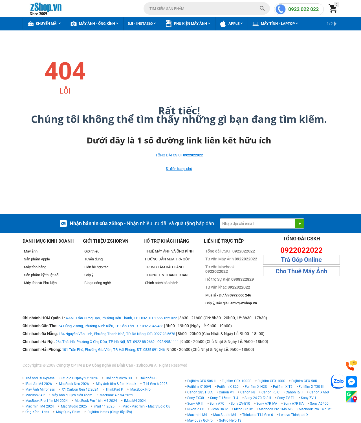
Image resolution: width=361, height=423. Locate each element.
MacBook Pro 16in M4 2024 (96, 401)
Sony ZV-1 (308, 398)
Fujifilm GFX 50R (304, 381)
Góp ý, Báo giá (231, 303)
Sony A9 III (195, 404)
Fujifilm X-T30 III (311, 387)
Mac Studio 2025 (74, 406)
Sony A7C (217, 404)
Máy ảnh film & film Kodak (116, 384)
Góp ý (88, 275)
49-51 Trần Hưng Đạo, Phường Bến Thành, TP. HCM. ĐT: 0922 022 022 (121, 318)
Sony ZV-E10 (240, 404)
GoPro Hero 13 (230, 420)
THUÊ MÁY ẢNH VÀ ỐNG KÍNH (169, 251)
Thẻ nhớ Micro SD (118, 378)
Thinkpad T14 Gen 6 (257, 415)
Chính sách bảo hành (161, 283)
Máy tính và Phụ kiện (40, 283)
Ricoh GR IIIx (243, 409)
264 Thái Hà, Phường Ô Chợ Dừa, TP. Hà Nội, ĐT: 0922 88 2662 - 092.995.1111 (117, 342)
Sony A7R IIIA (293, 404)
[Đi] (299, 223)
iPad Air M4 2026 (38, 384)
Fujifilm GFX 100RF (236, 381)
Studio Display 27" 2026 (79, 378)
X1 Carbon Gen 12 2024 (80, 389)
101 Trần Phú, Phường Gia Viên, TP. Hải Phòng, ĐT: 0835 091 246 (113, 349)
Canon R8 (247, 392)
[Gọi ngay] (351, 366)
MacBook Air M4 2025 (116, 395)
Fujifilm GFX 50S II (201, 381)
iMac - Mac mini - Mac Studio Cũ (146, 406)
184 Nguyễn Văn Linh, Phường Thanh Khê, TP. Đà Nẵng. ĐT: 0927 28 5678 (117, 334)
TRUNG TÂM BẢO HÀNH (164, 267)
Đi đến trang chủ (179, 169)
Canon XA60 (319, 392)
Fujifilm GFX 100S (271, 381)
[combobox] (207, 8)
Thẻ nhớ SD (148, 378)
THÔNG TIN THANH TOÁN (166, 275)
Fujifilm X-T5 (282, 387)
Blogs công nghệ (97, 283)
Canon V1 (226, 392)
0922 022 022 (303, 9)
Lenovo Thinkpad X (294, 415)
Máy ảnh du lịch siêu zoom (72, 395)
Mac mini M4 (197, 415)
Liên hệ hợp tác (96, 267)
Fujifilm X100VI (199, 387)
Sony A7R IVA (266, 404)
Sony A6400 (319, 404)
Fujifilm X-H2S (256, 387)
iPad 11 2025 (104, 406)
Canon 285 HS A (200, 392)
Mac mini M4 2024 (39, 406)
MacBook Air (35, 395)
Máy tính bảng (35, 267)
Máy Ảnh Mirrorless (40, 389)
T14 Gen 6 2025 (155, 384)
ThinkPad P (114, 389)
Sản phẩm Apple (37, 259)
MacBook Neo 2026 (74, 384)
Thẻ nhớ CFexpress (39, 378)
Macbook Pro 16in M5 (275, 409)
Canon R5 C (270, 392)
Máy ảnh (31, 251)
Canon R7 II (294, 392)
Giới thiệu (91, 251)
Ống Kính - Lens (37, 412)
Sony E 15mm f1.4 (224, 398)
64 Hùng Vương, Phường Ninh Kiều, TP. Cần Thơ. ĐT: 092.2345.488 (110, 326)
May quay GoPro (200, 420)
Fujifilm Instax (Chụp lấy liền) (109, 412)
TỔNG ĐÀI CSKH (179, 155)
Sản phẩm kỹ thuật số (41, 275)
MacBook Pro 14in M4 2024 (46, 401)
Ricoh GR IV (219, 409)
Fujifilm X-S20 (228, 387)
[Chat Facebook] (351, 382)
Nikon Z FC (195, 409)
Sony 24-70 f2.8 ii (258, 398)
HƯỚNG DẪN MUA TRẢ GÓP (167, 259)
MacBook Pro (140, 389)
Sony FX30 (195, 398)
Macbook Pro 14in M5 (315, 409)
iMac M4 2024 (135, 401)
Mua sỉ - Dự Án (228, 295)
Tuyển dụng (93, 259)
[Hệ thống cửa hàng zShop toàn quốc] (351, 397)
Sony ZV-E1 (286, 398)
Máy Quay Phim (68, 412)
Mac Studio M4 (224, 415)
